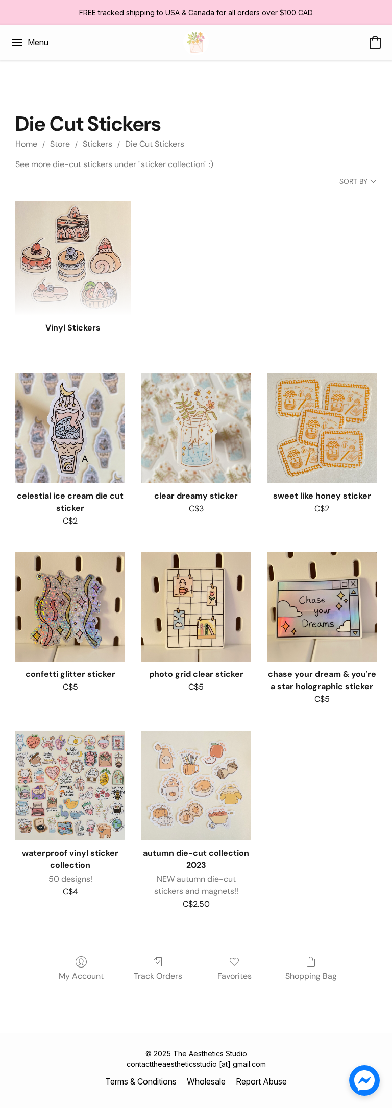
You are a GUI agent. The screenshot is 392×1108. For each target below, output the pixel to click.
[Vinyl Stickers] (72, 258)
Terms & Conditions (141, 1081)
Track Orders (158, 976)
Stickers (97, 143)
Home (26, 143)
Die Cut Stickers (154, 143)
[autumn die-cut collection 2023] (196, 786)
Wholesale (206, 1081)
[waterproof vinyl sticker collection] (70, 786)
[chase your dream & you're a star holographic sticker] (322, 607)
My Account (81, 976)
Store (60, 143)
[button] (196, 42)
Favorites (234, 976)
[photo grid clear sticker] (196, 607)
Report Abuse (261, 1081)
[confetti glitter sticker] (70, 607)
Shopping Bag (311, 976)
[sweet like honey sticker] (322, 428)
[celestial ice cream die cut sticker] (70, 428)
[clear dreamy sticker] (196, 428)
